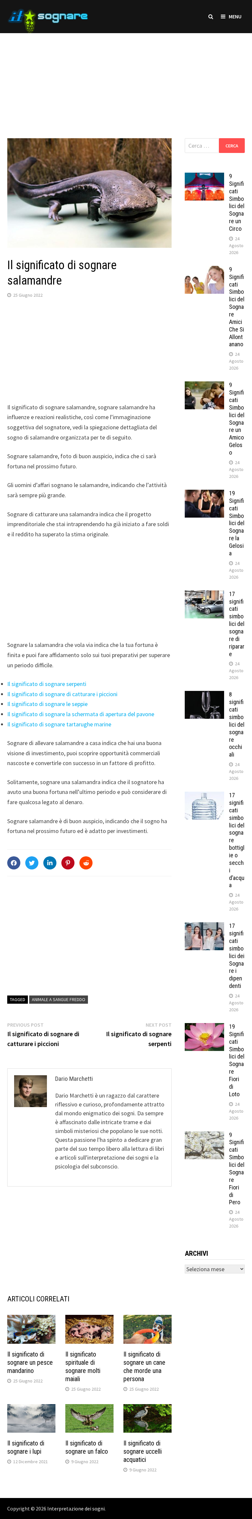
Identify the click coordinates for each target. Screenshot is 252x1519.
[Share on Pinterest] (67, 862)
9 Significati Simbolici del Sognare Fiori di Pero (236, 1168)
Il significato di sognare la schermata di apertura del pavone (80, 714)
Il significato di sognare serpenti (46, 684)
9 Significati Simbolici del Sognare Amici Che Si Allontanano (236, 307)
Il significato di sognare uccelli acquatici (142, 1451)
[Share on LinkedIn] (49, 862)
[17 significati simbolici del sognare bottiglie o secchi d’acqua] (204, 796)
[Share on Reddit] (86, 862)
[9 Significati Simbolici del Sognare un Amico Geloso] (204, 386)
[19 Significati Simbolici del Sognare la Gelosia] (204, 494)
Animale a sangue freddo (58, 999)
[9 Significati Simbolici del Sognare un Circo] (204, 177)
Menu (235, 16)
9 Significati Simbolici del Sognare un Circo (236, 202)
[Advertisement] (126, 79)
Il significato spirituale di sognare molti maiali (82, 1366)
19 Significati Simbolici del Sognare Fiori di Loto (236, 1060)
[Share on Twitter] (31, 862)
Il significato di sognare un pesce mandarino (30, 1362)
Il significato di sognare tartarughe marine (59, 724)
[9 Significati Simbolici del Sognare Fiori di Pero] (204, 1136)
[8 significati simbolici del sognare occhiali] (204, 695)
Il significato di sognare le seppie (47, 704)
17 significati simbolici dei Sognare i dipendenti (236, 955)
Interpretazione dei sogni (76, 1508)
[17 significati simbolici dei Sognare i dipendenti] (204, 927)
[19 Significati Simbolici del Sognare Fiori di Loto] (204, 1027)
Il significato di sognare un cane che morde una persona (144, 1366)
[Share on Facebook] (13, 862)
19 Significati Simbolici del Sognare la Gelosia (236, 523)
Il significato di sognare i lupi (25, 1447)
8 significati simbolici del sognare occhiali (236, 724)
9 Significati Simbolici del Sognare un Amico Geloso (236, 418)
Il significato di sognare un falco (86, 1447)
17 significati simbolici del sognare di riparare (236, 623)
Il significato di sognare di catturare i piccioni (62, 694)
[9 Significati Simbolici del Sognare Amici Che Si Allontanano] (204, 270)
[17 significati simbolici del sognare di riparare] (204, 595)
